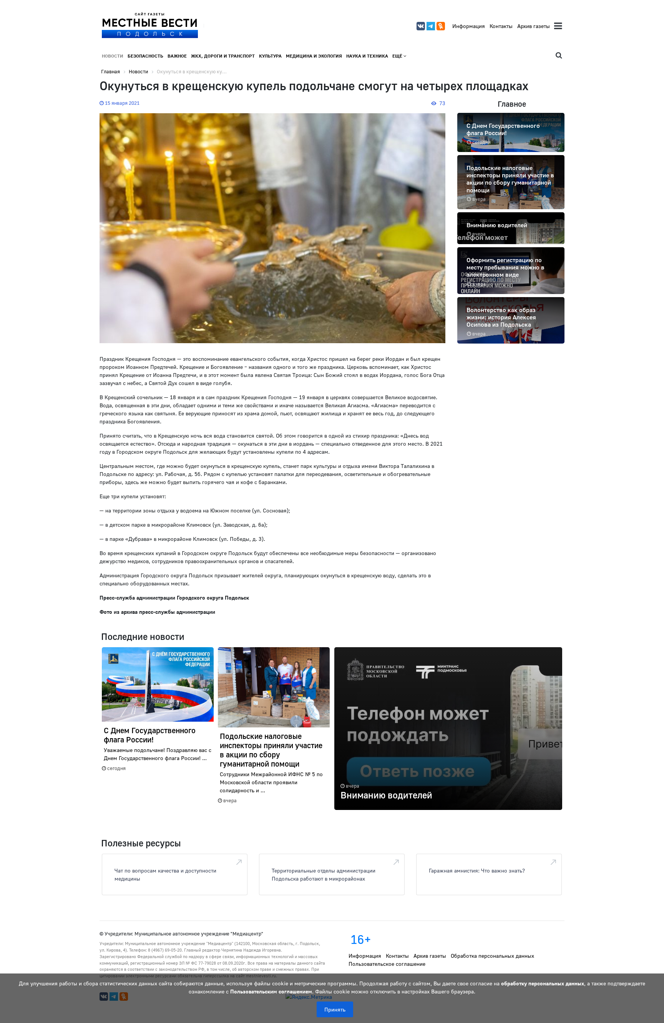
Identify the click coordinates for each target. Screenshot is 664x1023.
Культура (270, 56)
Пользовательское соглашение (387, 963)
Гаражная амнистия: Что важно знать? (477, 870)
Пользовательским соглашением (271, 991)
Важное (177, 56)
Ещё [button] (397, 56)
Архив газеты (533, 26)
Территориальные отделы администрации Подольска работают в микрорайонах (323, 874)
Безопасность (145, 56)
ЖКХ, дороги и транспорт (223, 56)
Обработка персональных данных (492, 955)
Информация (468, 26)
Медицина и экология (314, 56)
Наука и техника (367, 56)
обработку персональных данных (542, 983)
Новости (112, 56)
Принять (334, 1009)
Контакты (501, 26)
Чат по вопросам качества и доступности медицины (165, 874)
